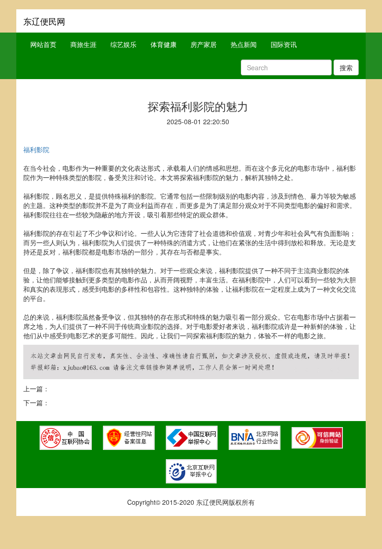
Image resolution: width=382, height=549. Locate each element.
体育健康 (163, 44)
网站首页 (43, 44)
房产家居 (204, 44)
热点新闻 (244, 44)
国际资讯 (284, 44)
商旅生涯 (83, 44)
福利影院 (36, 149)
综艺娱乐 (123, 44)
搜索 (346, 67)
